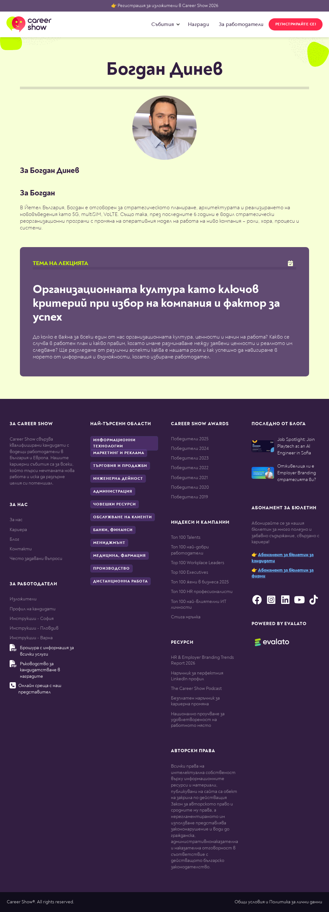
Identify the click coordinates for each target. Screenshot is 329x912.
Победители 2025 (190, 439)
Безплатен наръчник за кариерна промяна (195, 701)
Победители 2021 (189, 477)
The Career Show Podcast (196, 688)
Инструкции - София (32, 618)
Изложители (23, 599)
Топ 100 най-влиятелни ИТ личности (198, 604)
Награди (198, 24)
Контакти (21, 549)
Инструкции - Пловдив (34, 628)
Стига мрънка (185, 617)
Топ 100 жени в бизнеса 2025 (200, 582)
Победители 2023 (190, 458)
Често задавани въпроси (36, 558)
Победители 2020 (190, 487)
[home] (28, 24)
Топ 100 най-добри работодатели (190, 549)
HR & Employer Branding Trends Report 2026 (202, 660)
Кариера (18, 529)
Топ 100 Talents (185, 537)
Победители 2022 (190, 467)
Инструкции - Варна (31, 638)
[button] (164, 24)
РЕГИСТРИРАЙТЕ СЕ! (295, 24)
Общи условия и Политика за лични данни (278, 902)
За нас (16, 519)
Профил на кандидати (33, 609)
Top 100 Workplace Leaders (197, 562)
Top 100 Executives (189, 572)
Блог (14, 539)
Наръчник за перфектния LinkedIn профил (197, 676)
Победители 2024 (190, 448)
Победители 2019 (189, 497)
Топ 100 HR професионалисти (202, 591)
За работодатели (241, 24)
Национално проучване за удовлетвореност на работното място (198, 719)
